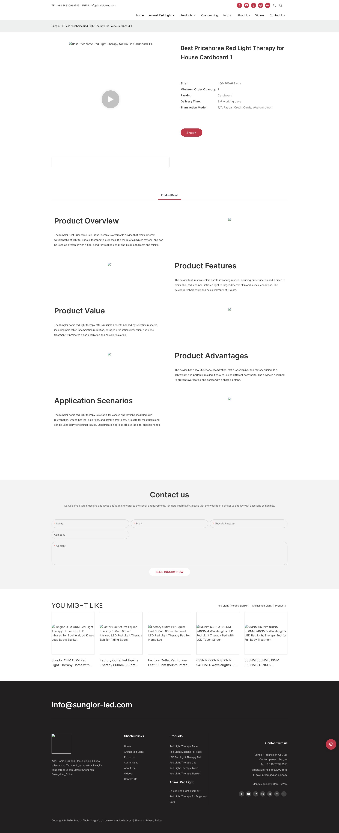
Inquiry (191, 132)
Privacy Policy (153, 820)
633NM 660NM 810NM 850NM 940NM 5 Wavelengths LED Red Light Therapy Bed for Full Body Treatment (265, 662)
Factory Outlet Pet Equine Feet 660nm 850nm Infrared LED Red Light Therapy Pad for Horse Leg (169, 662)
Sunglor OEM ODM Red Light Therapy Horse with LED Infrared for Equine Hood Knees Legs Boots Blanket (71, 662)
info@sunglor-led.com (92, 704)
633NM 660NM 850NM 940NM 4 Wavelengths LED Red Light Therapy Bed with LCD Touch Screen (217, 662)
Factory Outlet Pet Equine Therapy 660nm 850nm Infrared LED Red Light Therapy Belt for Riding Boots (119, 662)
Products (280, 605)
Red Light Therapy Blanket (233, 605)
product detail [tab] (169, 195)
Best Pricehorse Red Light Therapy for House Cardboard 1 (98, 25)
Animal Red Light (262, 605)
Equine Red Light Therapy (185, 790)
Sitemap (139, 820)
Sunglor (56, 25)
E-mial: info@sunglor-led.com (270, 774)
